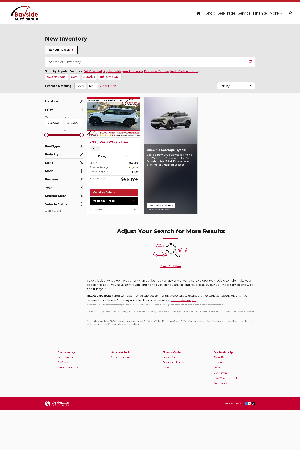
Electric (89, 76)
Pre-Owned (64, 362)
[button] (114, 148)
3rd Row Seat (110, 76)
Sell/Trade (226, 13)
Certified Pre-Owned (68, 367)
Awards (218, 367)
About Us (219, 357)
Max (67, 117)
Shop (210, 13)
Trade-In (166, 367)
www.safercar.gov (183, 300)
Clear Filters (108, 85)
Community (220, 383)
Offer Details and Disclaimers (159, 209)
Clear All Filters (170, 266)
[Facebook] (246, 403)
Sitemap (229, 403)
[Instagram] (249, 403)
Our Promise (220, 372)
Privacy (238, 403)
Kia (91, 85)
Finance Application (173, 362)
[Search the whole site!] (290, 13)
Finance (260, 13)
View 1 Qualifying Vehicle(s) (160, 206)
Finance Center (170, 357)
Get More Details (104, 192)
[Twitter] (253, 403)
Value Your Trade (104, 200)
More (274, 13)
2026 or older (56, 76)
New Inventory (65, 357)
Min (47, 117)
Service (244, 13)
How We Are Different (225, 378)
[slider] (46, 135)
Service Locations (120, 357)
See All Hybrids (59, 50)
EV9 (78, 85)
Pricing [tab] (102, 156)
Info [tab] (126, 156)
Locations (219, 362)
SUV (74, 76)
